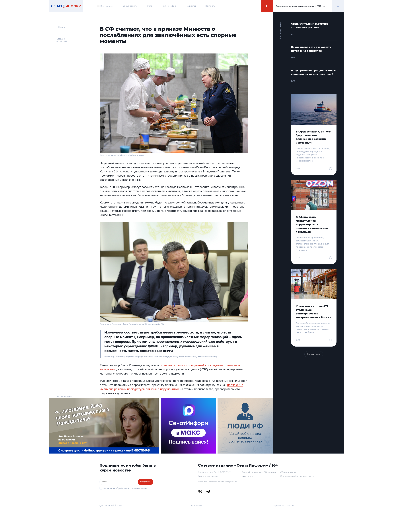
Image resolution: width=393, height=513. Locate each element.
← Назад (60, 27)
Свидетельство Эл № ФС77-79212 (215, 472)
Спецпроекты (130, 6)
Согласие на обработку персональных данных (125, 488)
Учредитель (248, 476)
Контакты (210, 6)
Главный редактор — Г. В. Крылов (259, 472)
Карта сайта (197, 505)
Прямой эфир (169, 6)
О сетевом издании (208, 476)
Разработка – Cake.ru (283, 505)
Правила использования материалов (217, 481)
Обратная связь (288, 472)
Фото (149, 6)
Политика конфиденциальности (297, 476)
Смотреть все (313, 354)
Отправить (145, 482)
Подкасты (191, 6)
